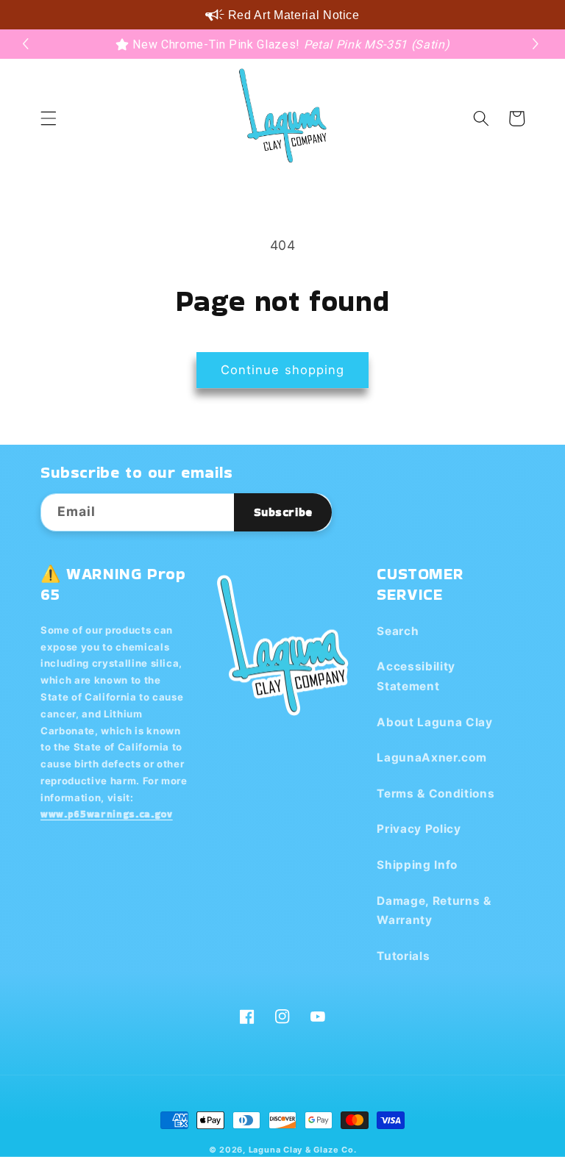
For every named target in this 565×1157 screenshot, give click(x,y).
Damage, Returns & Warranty (434, 911)
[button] (537, 44)
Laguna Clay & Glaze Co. (303, 1150)
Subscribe (283, 512)
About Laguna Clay (434, 722)
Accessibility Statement (416, 676)
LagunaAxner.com (431, 757)
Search (398, 631)
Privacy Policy (419, 829)
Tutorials (403, 956)
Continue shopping (283, 369)
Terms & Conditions (435, 793)
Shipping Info (417, 865)
